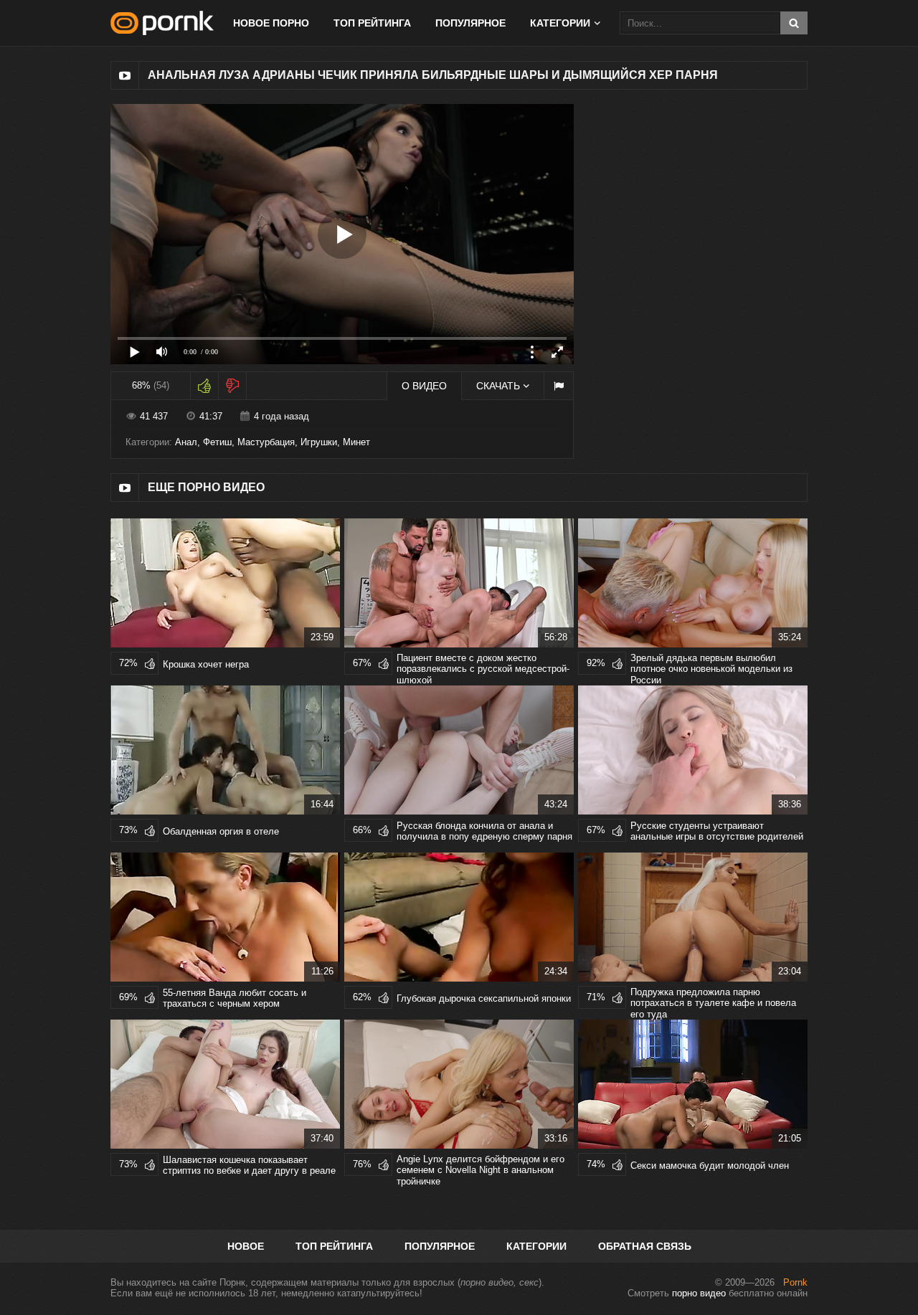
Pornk (795, 1282)
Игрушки (319, 442)
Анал (186, 442)
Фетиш (217, 442)
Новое (245, 1246)
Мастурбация (266, 442)
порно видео (699, 1293)
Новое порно (271, 23)
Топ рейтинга (372, 23)
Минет (356, 442)
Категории (536, 1246)
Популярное (470, 23)
